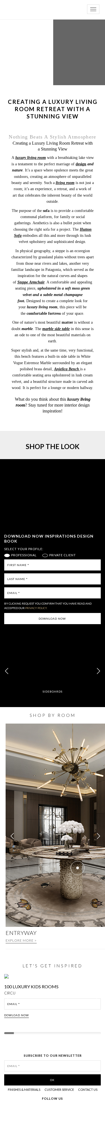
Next (98, 1001)
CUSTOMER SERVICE (59, 1089)
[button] (98, 671)
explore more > (21, 940)
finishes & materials (24, 1089)
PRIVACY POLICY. (36, 608)
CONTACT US (87, 1089)
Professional (24, 555)
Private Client (62, 555)
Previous (9, 1001)
